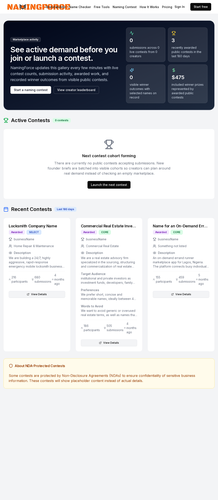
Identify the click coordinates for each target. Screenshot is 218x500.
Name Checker (80, 7)
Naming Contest (125, 7)
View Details (39, 294)
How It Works (149, 7)
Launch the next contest (109, 185)
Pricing (167, 7)
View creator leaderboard (76, 90)
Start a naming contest (31, 90)
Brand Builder (56, 7)
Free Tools (102, 7)
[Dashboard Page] (41, 6)
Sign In (180, 7)
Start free (201, 7)
